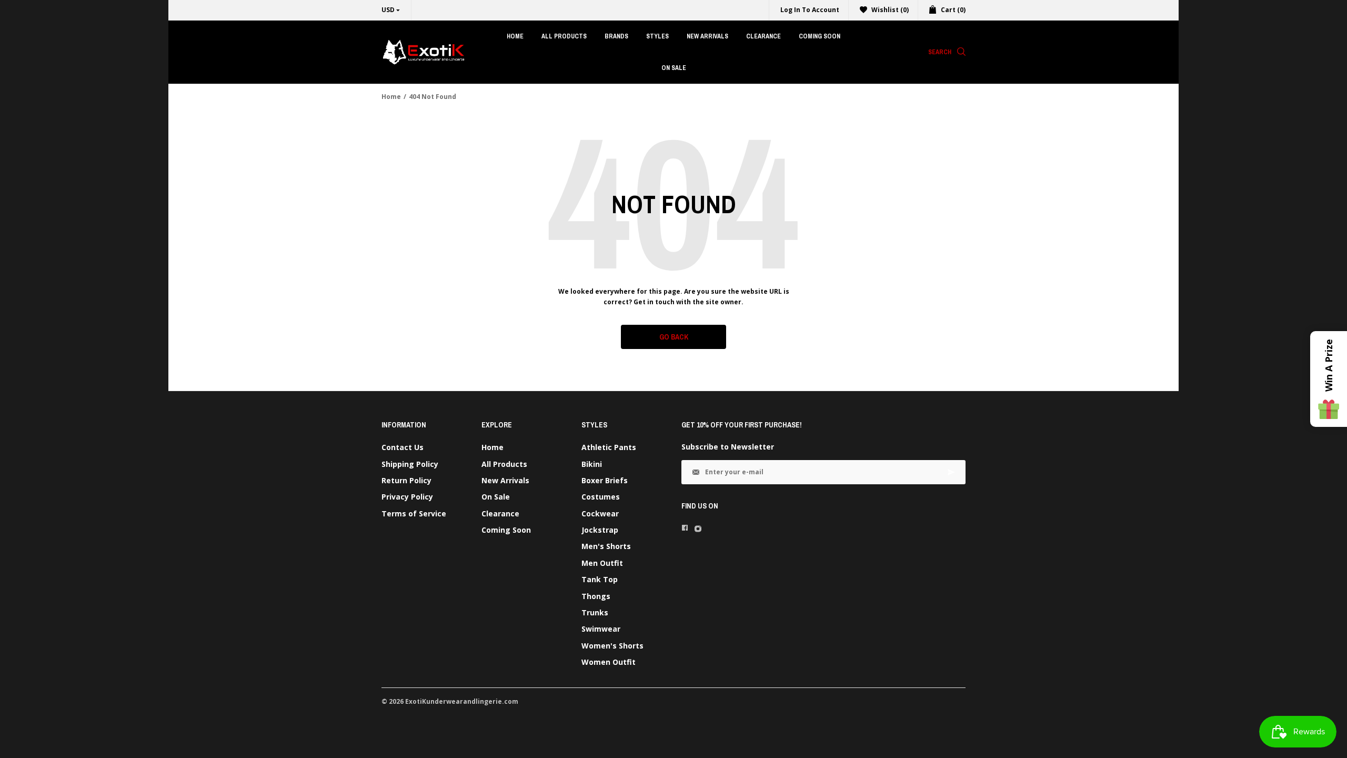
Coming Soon (506, 530)
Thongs (595, 596)
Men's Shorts (606, 546)
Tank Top (599, 579)
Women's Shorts (612, 646)
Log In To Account (809, 9)
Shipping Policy (409, 464)
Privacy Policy (407, 497)
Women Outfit (608, 662)
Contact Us (402, 447)
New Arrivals (505, 480)
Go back (673, 337)
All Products (504, 464)
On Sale (495, 497)
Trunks (594, 612)
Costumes (600, 497)
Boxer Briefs (604, 480)
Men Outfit (602, 563)
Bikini (591, 464)
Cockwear (600, 513)
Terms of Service (413, 513)
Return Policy (406, 480)
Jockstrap (599, 530)
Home (391, 96)
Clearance (500, 513)
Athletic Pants (608, 447)
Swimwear (600, 629)
